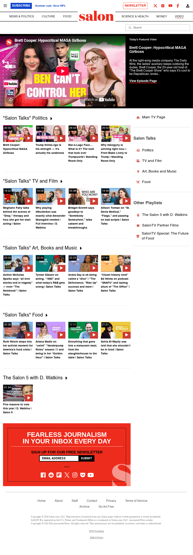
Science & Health (135, 16)
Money (161, 16)
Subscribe (21, 5)
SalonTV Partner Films (160, 225)
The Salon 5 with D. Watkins (165, 215)
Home (42, 501)
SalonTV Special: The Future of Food (165, 236)
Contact (92, 501)
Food (67, 16)
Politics (148, 150)
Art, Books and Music (159, 171)
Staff (75, 501)
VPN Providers (96, 531)
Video (179, 16)
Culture (48, 16)
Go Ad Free (106, 506)
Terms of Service (136, 501)
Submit (86, 458)
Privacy (111, 501)
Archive (84, 506)
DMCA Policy (96, 538)
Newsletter (135, 5)
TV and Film (152, 161)
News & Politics (21, 16)
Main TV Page (153, 117)
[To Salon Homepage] (96, 15)
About (59, 501)
